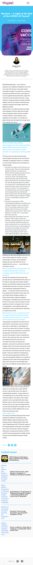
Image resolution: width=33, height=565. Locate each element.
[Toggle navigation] (28, 3)
